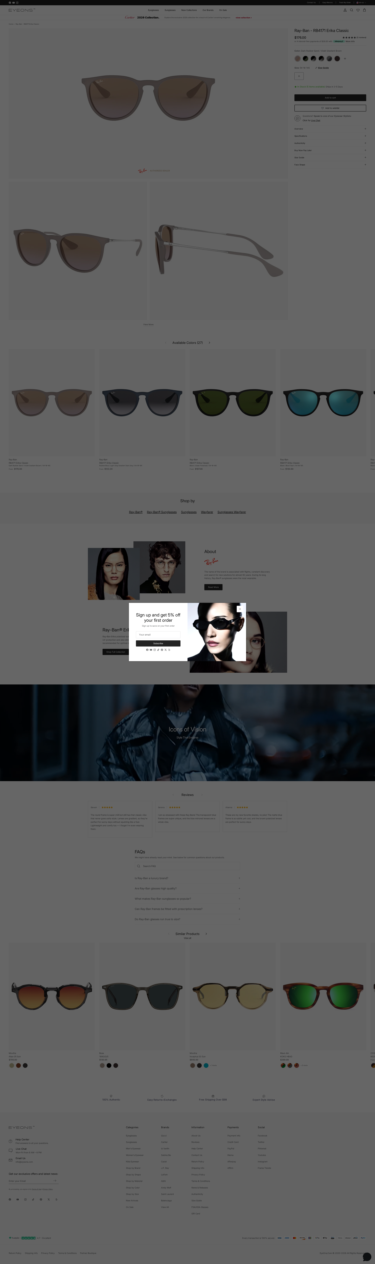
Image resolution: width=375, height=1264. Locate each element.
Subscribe (158, 643)
